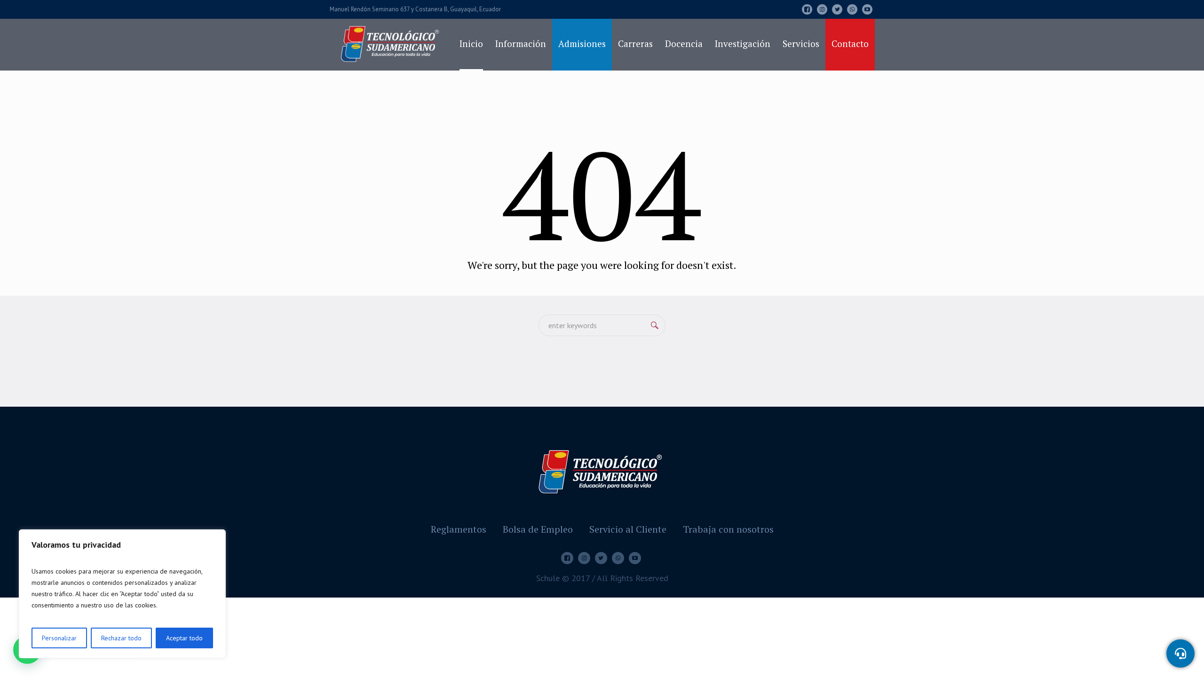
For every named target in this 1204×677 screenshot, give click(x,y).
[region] (122, 593)
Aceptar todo (184, 638)
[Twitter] (837, 9)
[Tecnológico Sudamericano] (602, 470)
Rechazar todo (121, 638)
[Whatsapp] (852, 9)
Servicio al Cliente (627, 529)
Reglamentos (458, 529)
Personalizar (59, 638)
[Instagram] (822, 9)
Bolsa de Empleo (538, 529)
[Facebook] (807, 9)
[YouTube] (867, 9)
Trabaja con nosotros (728, 529)
